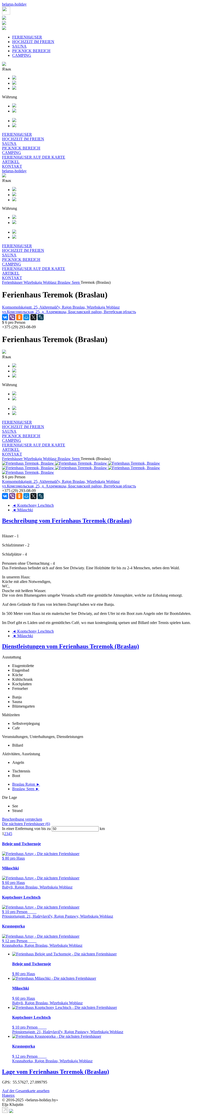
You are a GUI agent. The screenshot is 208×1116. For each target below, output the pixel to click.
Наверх (8, 1095)
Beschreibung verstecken (22, 819)
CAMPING (21, 55)
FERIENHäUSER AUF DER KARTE (33, 157)
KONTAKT (12, 166)
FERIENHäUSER (27, 37)
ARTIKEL (11, 162)
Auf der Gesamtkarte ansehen (25, 1091)
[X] (33, 317)
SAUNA (19, 46)
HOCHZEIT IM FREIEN (33, 42)
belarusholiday (14, 4)
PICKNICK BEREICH (31, 51)
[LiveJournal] (41, 317)
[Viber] (12, 317)
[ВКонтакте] (5, 317)
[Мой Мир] (26, 317)
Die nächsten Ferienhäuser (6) (26, 824)
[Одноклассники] (19, 317)
